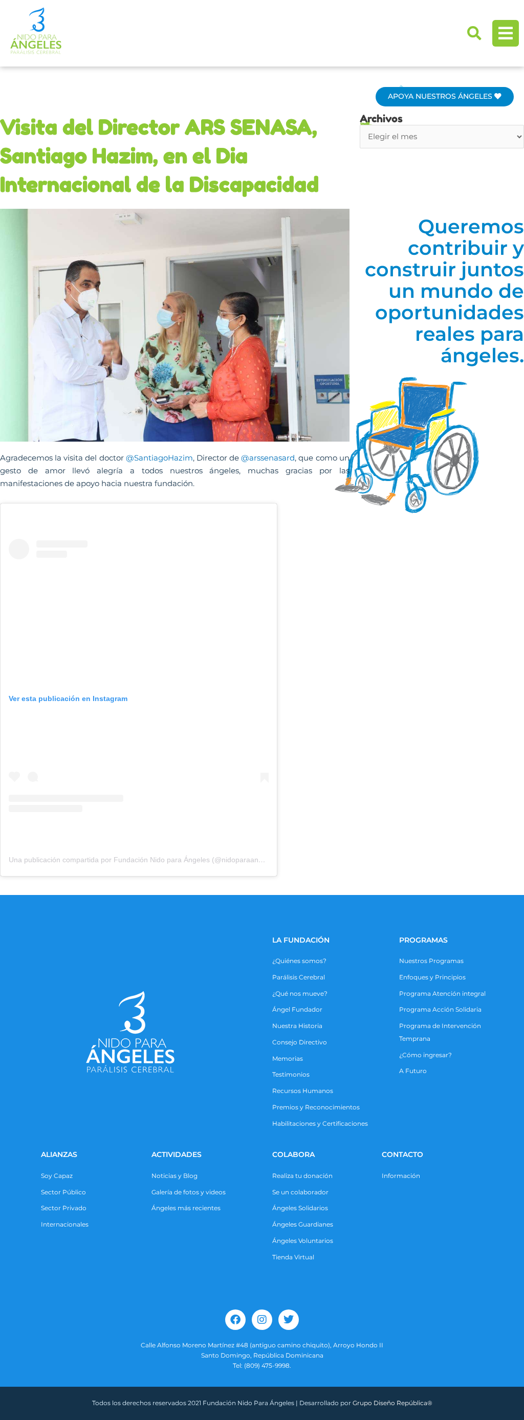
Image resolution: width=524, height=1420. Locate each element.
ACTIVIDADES (176, 1154)
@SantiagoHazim (159, 458)
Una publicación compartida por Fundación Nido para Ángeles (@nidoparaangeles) (143, 860)
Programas (423, 940)
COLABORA (293, 1154)
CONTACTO (402, 1154)
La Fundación (301, 940)
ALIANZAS (59, 1154)
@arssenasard (268, 458)
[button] (474, 33)
